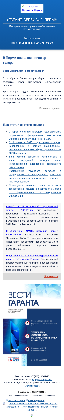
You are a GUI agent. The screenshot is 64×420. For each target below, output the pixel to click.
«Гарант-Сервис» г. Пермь (32, 20)
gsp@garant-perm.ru (42, 379)
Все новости (51, 276)
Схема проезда (32, 386)
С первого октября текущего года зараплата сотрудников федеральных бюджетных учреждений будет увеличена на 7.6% (35, 135)
